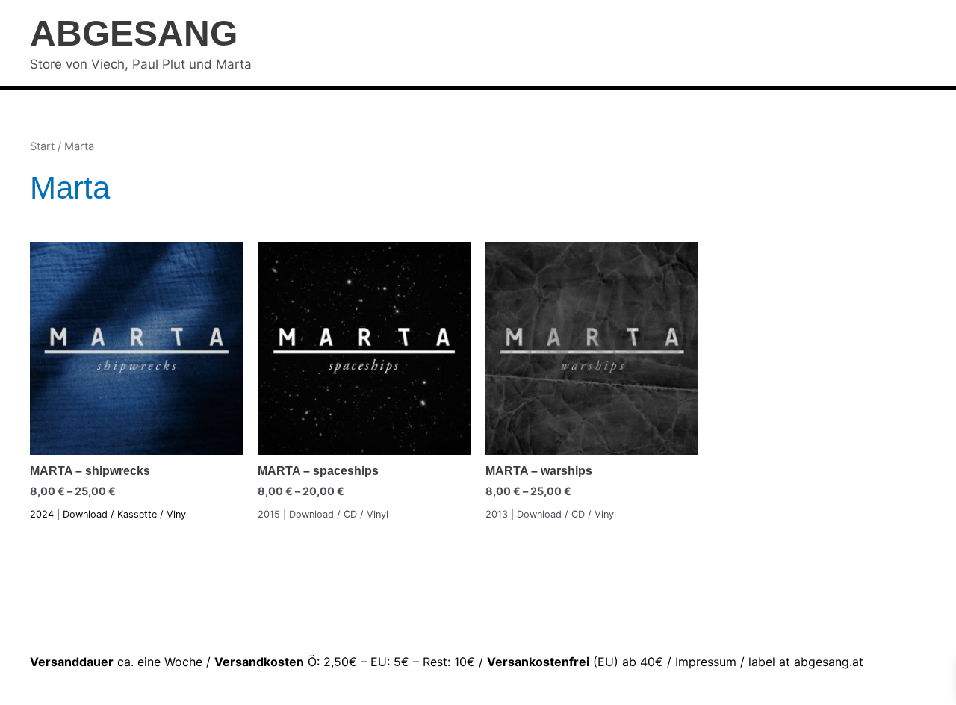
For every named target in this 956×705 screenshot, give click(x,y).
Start (42, 146)
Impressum (705, 661)
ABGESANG (134, 33)
